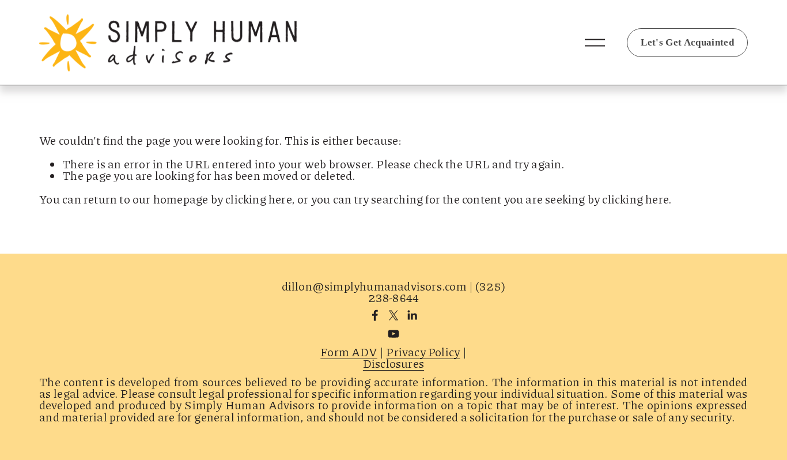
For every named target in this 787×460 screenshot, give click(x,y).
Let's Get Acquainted (687, 42)
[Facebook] (375, 315)
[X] (393, 315)
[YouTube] (393, 334)
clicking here (258, 199)
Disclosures (393, 363)
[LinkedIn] (412, 315)
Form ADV (348, 351)
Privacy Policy (423, 351)
